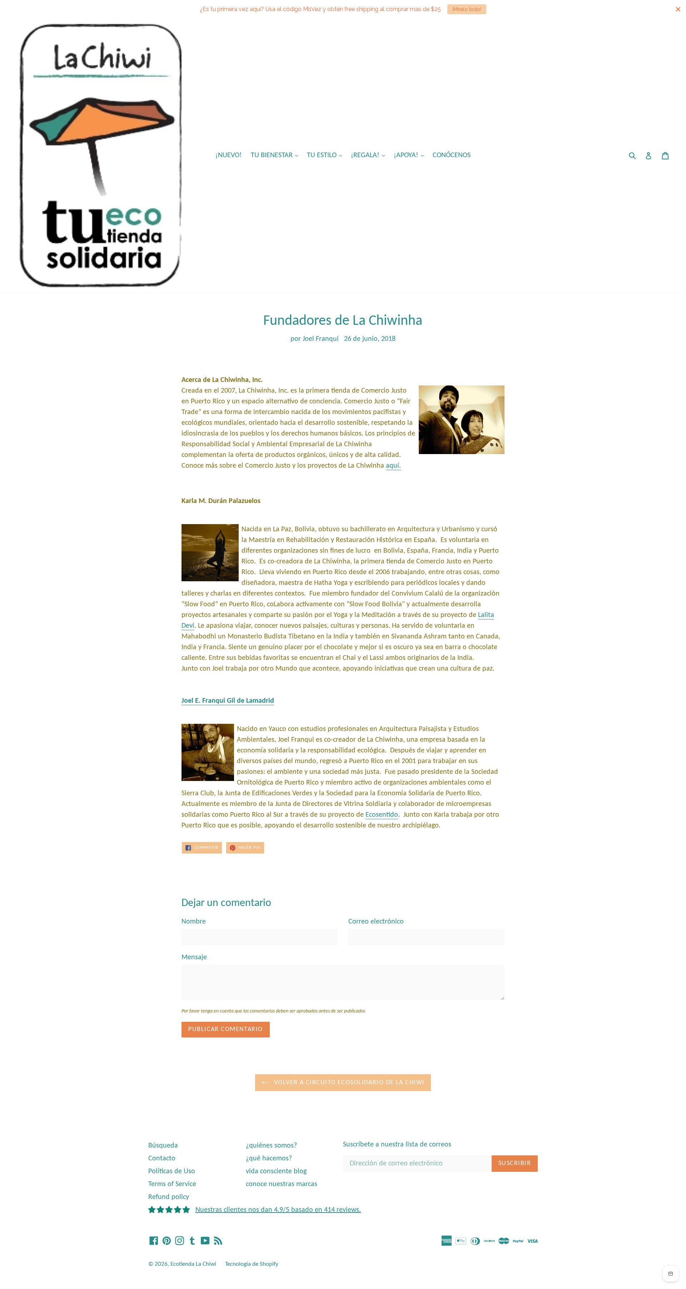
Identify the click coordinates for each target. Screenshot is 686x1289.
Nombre (194, 921)
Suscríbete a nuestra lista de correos (397, 1144)
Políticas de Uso (171, 1171)
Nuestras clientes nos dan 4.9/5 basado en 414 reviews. (278, 1210)
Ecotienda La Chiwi (193, 1264)
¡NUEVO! (228, 155)
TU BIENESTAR (276, 155)
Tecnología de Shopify (251, 1264)
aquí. (393, 465)
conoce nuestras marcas (281, 1184)
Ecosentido (382, 814)
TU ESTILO (326, 155)
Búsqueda (163, 1145)
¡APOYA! (410, 155)
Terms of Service (172, 1184)
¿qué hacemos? (269, 1158)
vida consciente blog (276, 1171)
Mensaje (194, 957)
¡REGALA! (369, 155)
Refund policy (168, 1197)
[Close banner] (678, 9)
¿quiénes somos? (271, 1145)
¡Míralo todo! (466, 9)
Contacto (161, 1158)
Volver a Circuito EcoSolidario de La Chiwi (348, 1082)
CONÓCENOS (452, 155)
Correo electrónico (376, 921)
